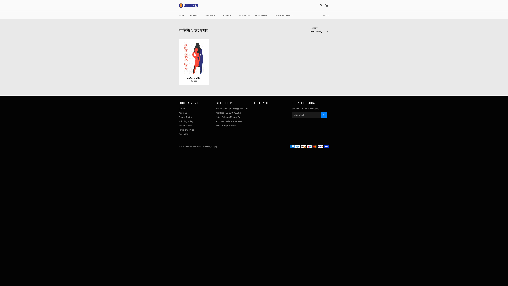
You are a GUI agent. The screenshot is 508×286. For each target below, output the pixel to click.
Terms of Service (186, 130)
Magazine (210, 15)
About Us (244, 15)
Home (181, 15)
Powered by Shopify (209, 147)
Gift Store (261, 15)
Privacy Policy (185, 117)
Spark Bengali (283, 15)
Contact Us (184, 134)
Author (227, 15)
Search (182, 109)
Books (194, 15)
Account (326, 15)
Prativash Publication (193, 147)
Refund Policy (185, 125)
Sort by (314, 28)
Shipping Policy (186, 121)
